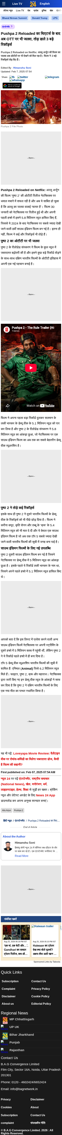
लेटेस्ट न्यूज (8, 10)
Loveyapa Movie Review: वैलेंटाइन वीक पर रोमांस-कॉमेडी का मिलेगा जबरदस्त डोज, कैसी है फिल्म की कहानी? (30, 759)
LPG (55, 18)
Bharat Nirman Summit (14, 18)
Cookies (6, 1107)
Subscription (10, 981)
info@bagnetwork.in (24, 1089)
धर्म (44, 784)
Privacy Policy (40, 988)
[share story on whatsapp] (17, 80)
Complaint (8, 988)
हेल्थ (18, 789)
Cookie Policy (40, 996)
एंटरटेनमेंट (6, 27)
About (34, 1107)
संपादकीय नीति (37, 1122)
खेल (51, 10)
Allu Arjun (6, 810)
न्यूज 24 (6, 778)
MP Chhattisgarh (21, 1019)
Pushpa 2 (18, 810)
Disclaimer (9, 996)
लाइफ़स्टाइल (8, 789)
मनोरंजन (36, 784)
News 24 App (45, 795)
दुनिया (44, 10)
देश (29, 10)
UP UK (14, 1027)
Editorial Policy (41, 1003)
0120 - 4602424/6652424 (29, 1082)
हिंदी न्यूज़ (7, 820)
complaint (7, 1122)
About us (8, 1003)
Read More (21, 855)
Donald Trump (39, 18)
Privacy (6, 1099)
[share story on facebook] (12, 76)
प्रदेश (36, 10)
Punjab (14, 1042)
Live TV (17, 3)
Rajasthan (16, 1050)
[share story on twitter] (22, 76)
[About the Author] (8, 846)
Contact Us (38, 981)
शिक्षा (25, 789)
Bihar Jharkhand (21, 1034)
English (45, 3)
